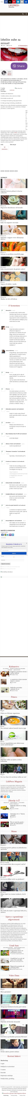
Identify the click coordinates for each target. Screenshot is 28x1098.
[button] (14, 544)
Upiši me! (14, 553)
